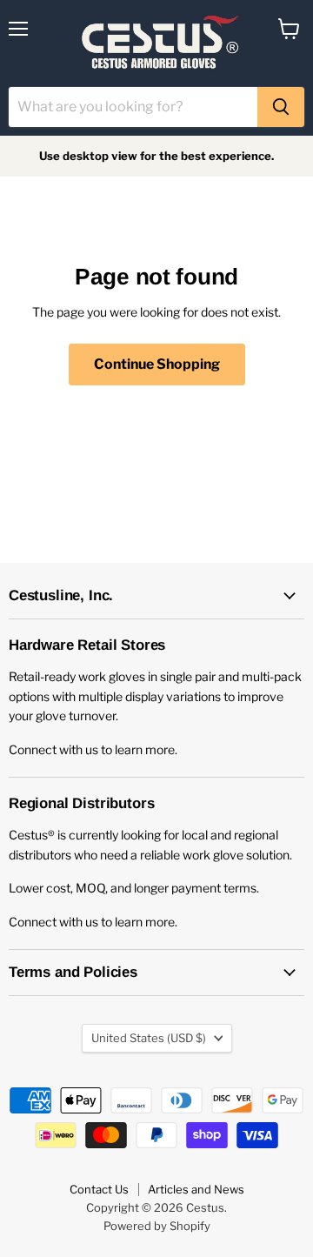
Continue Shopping (157, 364)
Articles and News (196, 1189)
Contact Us (99, 1189)
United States (148, 1038)
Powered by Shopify (156, 1226)
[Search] (280, 107)
